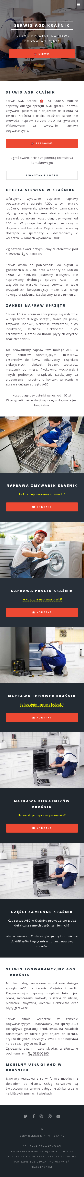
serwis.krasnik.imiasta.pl (42, 1135)
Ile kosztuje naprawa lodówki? (42, 704)
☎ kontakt (42, 507)
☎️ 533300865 (51, 101)
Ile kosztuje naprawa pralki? (42, 599)
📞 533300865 (31, 254)
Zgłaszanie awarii (42, 175)
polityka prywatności (42, 1146)
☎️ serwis (42, 54)
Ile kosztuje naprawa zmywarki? (42, 494)
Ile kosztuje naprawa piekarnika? (42, 815)
